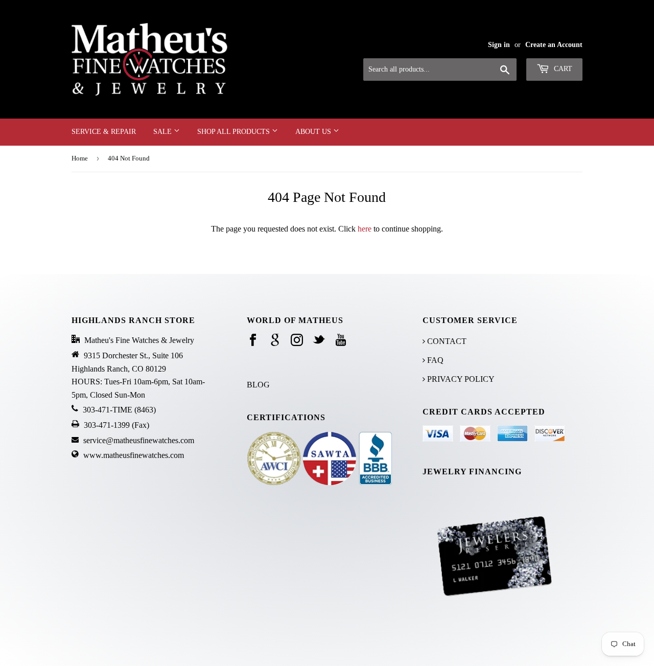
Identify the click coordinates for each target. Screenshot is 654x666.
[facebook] (253, 341)
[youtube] (341, 341)
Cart (562, 69)
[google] (275, 341)
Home (80, 158)
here (364, 228)
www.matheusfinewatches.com (133, 455)
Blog (258, 384)
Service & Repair (104, 131)
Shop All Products (234, 131)
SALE (163, 131)
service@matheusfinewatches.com (138, 440)
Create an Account (553, 45)
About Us (314, 131)
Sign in (499, 45)
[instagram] (297, 341)
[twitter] (319, 341)
